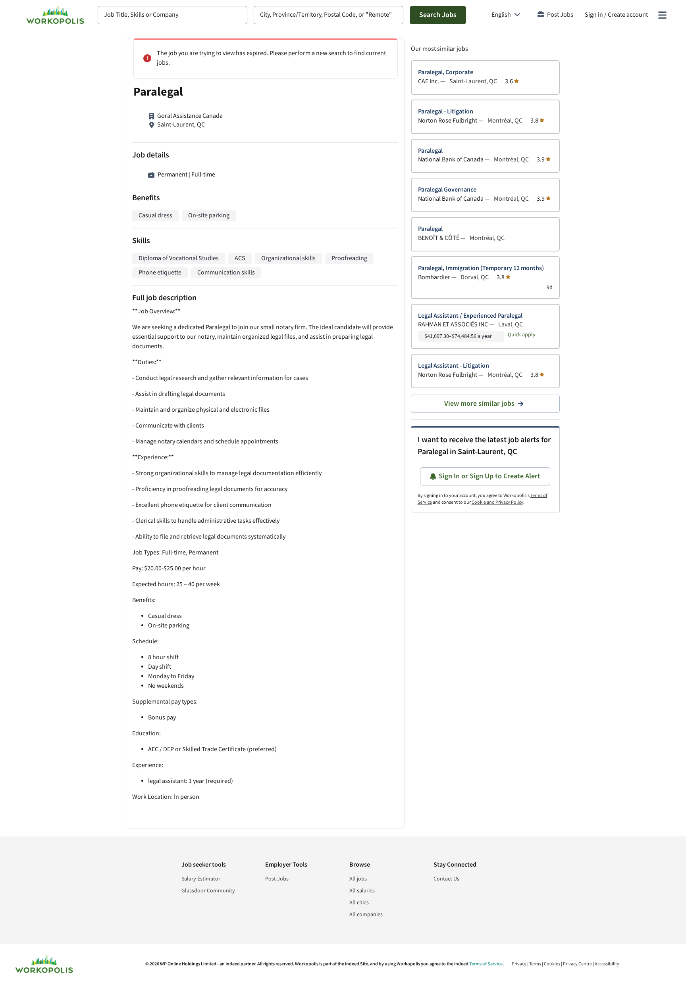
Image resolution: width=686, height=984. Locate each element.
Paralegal (430, 151)
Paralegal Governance (447, 190)
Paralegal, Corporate (445, 72)
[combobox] (172, 15)
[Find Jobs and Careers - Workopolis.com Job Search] (55, 15)
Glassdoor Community (208, 890)
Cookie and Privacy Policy (497, 502)
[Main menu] (662, 15)
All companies (366, 914)
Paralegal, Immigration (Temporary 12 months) (481, 268)
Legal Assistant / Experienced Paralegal (470, 316)
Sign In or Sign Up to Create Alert (489, 476)
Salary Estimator (200, 878)
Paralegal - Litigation (445, 111)
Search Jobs (438, 14)
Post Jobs (560, 15)
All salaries (362, 890)
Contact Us (446, 878)
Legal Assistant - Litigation (453, 366)
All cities (359, 902)
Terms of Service (486, 964)
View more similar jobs (479, 403)
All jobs (358, 878)
